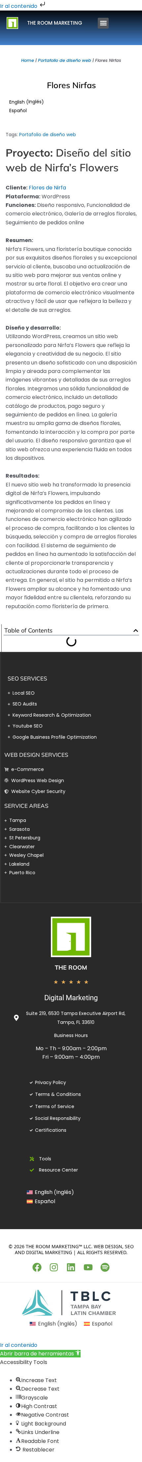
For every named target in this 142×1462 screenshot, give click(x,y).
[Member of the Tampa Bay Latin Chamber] (71, 1302)
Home (27, 60)
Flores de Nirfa (47, 187)
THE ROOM (71, 967)
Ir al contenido (19, 6)
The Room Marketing (54, 22)
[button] (103, 23)
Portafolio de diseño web (64, 60)
